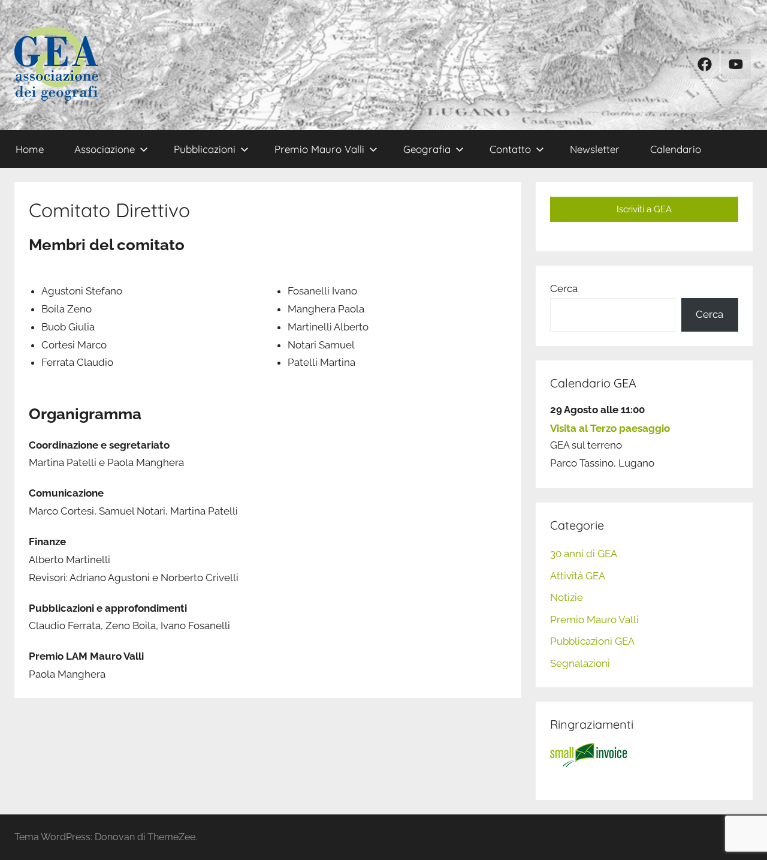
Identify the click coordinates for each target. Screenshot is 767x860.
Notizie (566, 597)
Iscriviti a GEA (644, 209)
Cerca (564, 288)
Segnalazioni (580, 663)
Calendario (675, 149)
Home (30, 149)
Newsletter (595, 149)
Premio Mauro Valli (319, 149)
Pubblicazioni (204, 149)
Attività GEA (577, 576)
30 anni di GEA (583, 554)
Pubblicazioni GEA (592, 641)
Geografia (427, 149)
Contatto (510, 149)
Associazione (104, 149)
